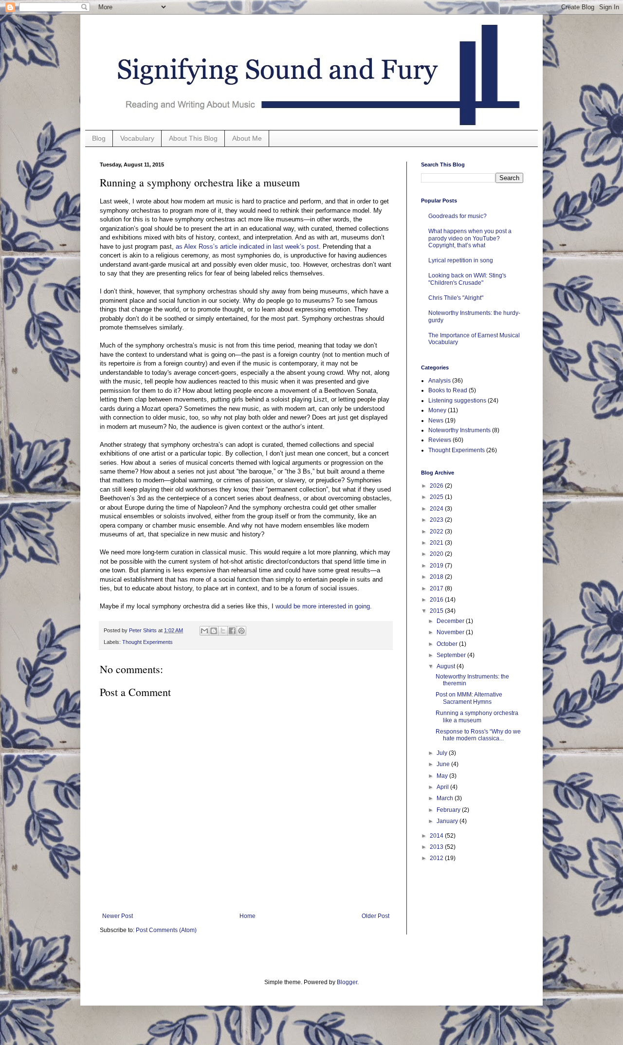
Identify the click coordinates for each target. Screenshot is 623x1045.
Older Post (375, 916)
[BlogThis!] (214, 631)
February (449, 810)
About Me (247, 138)
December (451, 621)
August (447, 666)
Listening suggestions (457, 400)
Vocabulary (137, 138)
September (452, 655)
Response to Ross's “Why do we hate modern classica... (478, 735)
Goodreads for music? (457, 216)
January (448, 821)
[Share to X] (223, 631)
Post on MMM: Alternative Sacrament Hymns (469, 698)
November (451, 632)
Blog (99, 138)
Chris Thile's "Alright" (455, 297)
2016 (437, 599)
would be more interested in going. (323, 606)
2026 (437, 485)
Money (437, 410)
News (435, 420)
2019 (437, 565)
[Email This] (204, 631)
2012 (437, 858)
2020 (437, 553)
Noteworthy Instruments (459, 430)
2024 (437, 508)
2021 (437, 542)
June (444, 764)
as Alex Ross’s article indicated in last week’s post (247, 246)
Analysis (439, 380)
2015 (437, 610)
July (443, 753)
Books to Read (447, 390)
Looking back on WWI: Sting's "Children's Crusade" (467, 279)
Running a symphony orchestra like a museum (477, 716)
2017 (437, 588)
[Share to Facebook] (232, 631)
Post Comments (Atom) (166, 930)
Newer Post (117, 916)
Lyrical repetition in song (460, 260)
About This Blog (193, 138)
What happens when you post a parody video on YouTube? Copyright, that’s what (470, 238)
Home (247, 916)
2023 (437, 519)
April (443, 787)
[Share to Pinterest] (241, 631)
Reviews (439, 440)
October (448, 644)
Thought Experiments (147, 642)
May (443, 775)
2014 (437, 835)
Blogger (347, 982)
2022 (437, 531)
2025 (437, 497)
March (446, 798)
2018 (437, 576)
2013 (437, 846)
